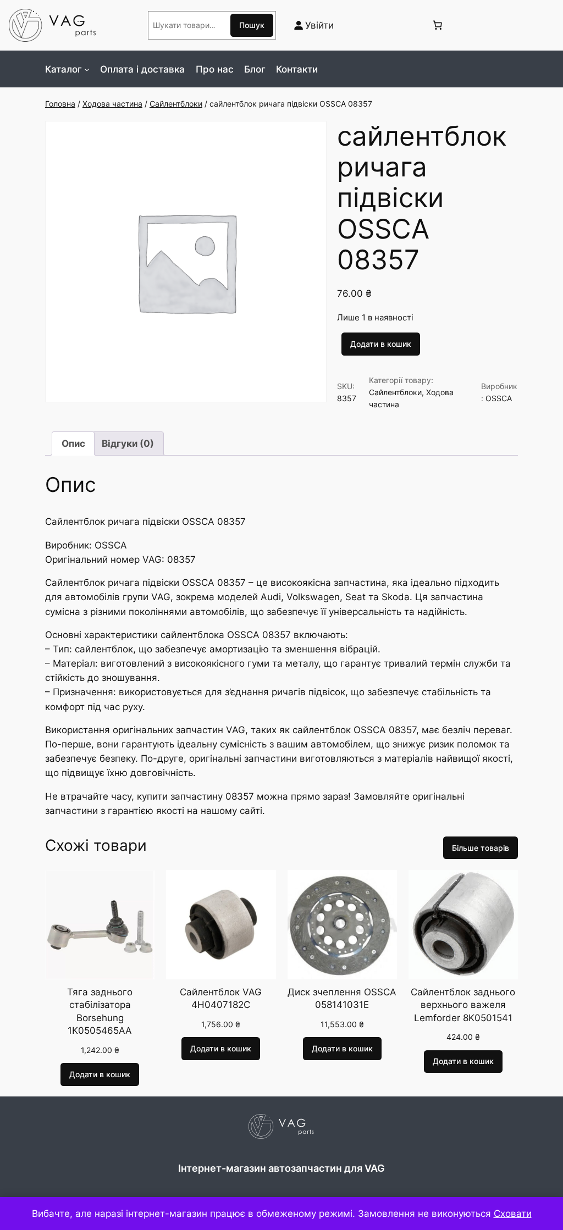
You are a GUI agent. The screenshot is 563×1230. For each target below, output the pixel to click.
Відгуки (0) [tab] (128, 443)
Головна (60, 103)
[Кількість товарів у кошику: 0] (437, 25)
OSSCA (498, 398)
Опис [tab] (73, 443)
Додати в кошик (380, 343)
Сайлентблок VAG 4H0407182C (221, 999)
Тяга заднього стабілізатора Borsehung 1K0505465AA (100, 1012)
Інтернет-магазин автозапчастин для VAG (281, 1168)
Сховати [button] (513, 1213)
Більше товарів (480, 847)
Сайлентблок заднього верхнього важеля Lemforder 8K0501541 (463, 1005)
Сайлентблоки (176, 103)
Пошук (251, 25)
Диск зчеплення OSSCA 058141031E (342, 999)
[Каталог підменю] (87, 69)
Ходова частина (112, 103)
